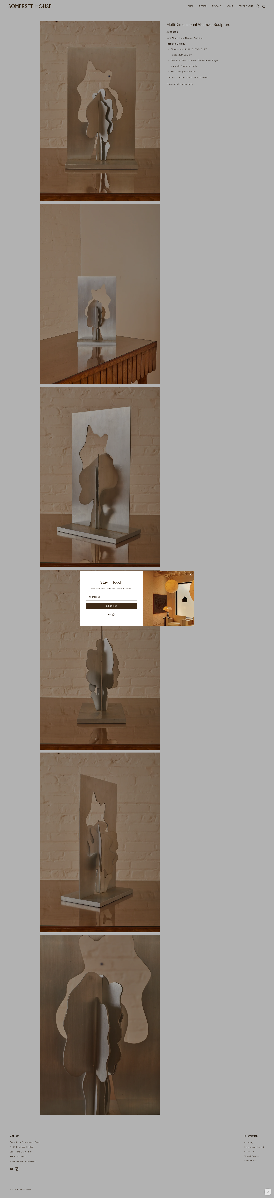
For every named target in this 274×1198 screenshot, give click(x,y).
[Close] (190, 574)
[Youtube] (109, 615)
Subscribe (111, 606)
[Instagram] (113, 615)
